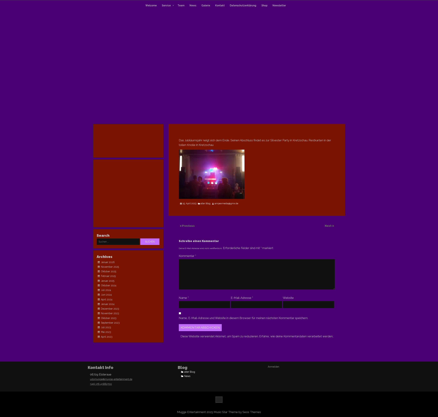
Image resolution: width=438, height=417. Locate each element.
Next (328, 225)
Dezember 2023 (110, 308)
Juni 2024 (106, 294)
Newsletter (279, 5)
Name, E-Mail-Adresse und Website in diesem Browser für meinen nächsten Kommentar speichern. (243, 318)
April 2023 (106, 336)
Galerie (205, 5)
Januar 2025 (107, 280)
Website (288, 297)
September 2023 (110, 322)
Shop (264, 5)
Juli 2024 (106, 290)
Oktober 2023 (108, 318)
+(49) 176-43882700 (101, 384)
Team (181, 5)
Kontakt (220, 5)
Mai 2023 (106, 332)
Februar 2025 (108, 276)
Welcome (151, 5)
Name (184, 297)
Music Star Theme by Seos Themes (237, 412)
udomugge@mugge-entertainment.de (111, 379)
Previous (188, 225)
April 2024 (106, 299)
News (193, 5)
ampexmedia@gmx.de (226, 203)
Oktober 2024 (108, 285)
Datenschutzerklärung (243, 5)
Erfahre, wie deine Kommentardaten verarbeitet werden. (296, 336)
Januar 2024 (107, 304)
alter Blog (205, 203)
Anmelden (273, 366)
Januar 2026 (108, 262)
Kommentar (187, 256)
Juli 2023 (106, 327)
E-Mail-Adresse (242, 297)
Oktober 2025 (108, 271)
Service (166, 5)
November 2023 (110, 313)
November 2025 (110, 266)
